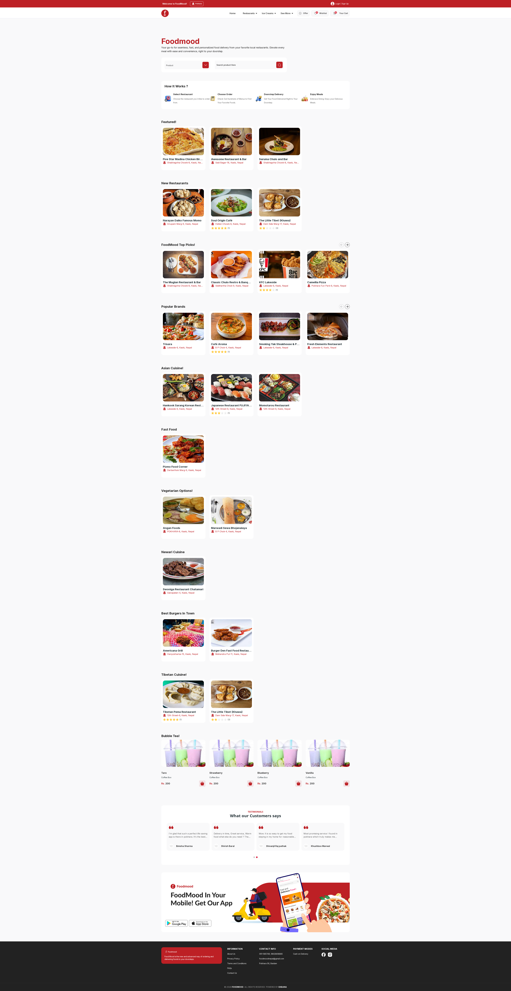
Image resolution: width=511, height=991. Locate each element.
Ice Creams (267, 13)
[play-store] (176, 923)
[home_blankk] (165, 13)
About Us (231, 954)
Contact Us (232, 973)
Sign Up (345, 4)
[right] (347, 244)
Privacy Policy (233, 958)
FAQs (229, 968)
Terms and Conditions (236, 963)
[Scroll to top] (494, 972)
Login (337, 4)
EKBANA (283, 987)
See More (285, 13)
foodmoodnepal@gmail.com (271, 958)
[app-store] (200, 923)
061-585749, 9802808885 (271, 954)
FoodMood (237, 987)
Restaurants (249, 13)
